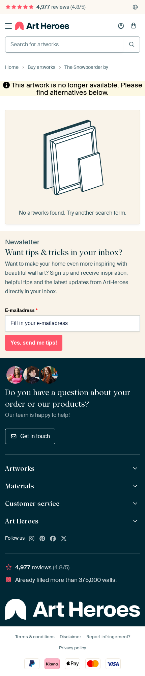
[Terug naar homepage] (42, 26)
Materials (19, 486)
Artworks (19, 468)
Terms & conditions (35, 637)
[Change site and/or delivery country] (135, 7)
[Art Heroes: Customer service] (136, 504)
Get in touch (35, 436)
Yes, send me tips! (33, 343)
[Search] (131, 44)
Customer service (32, 503)
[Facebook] (53, 539)
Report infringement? (108, 637)
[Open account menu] (121, 26)
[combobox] (64, 44)
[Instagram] (31, 539)
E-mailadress (21, 310)
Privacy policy (72, 648)
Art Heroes (21, 521)
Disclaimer (70, 637)
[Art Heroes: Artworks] (136, 468)
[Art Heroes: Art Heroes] (136, 521)
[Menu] (8, 26)
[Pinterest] (42, 539)
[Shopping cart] (133, 26)
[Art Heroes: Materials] (136, 486)
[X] (63, 539)
